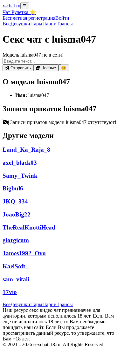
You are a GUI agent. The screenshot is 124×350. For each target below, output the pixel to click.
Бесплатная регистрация (29, 18)
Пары (36, 23)
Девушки (20, 23)
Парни (49, 23)
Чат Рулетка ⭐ (19, 12)
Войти (62, 18)
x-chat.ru (11, 5)
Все (6, 23)
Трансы (65, 23)
